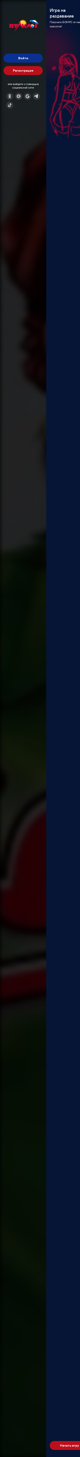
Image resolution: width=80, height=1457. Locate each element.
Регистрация (23, 70)
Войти (23, 58)
